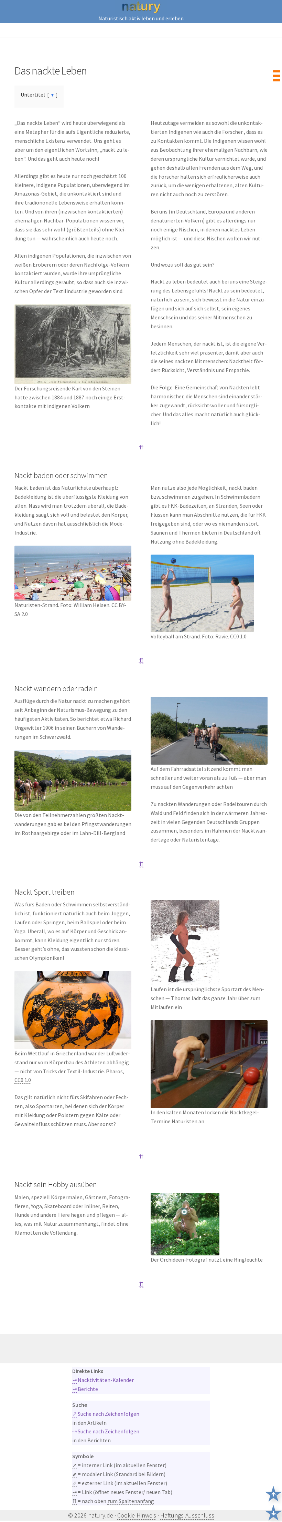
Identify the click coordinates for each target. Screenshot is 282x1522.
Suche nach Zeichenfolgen (105, 1413)
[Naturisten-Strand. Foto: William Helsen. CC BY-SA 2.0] (72, 573)
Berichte (85, 1388)
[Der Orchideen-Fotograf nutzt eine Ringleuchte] (209, 1224)
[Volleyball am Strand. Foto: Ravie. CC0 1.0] (209, 593)
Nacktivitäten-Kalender (103, 1379)
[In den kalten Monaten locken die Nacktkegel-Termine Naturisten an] (209, 1064)
